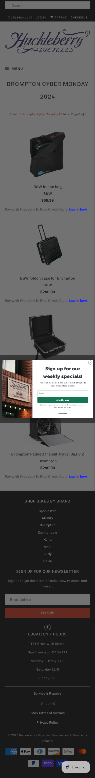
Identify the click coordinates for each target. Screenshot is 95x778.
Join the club (62, 400)
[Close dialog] (90, 362)
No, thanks (63, 413)
